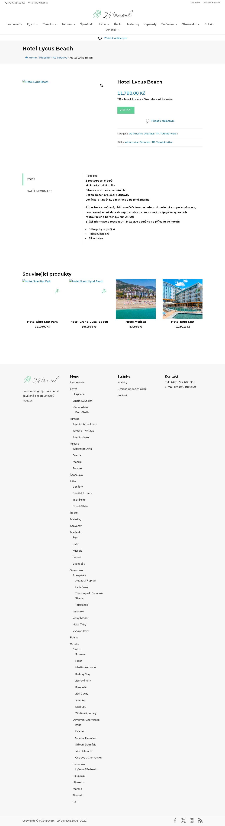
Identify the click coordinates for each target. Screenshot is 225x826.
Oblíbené (195, 3)
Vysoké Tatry (81, 631)
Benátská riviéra (82, 493)
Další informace (39, 191)
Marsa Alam (80, 407)
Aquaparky (79, 575)
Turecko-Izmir (81, 437)
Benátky (78, 487)
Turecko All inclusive (85, 424)
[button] (101, 85)
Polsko (209, 24)
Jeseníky (80, 700)
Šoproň (77, 557)
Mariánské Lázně (85, 667)
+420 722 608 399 (16, 2)
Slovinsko (78, 795)
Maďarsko (167, 24)
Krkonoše (81, 687)
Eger (75, 537)
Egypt (31, 24)
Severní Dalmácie (86, 738)
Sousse (77, 468)
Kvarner (80, 731)
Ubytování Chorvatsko (86, 720)
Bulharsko (79, 764)
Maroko (77, 789)
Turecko (48, 24)
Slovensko (189, 24)
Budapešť (79, 564)
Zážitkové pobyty (85, 713)
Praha (78, 661)
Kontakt (122, 395)
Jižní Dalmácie (83, 751)
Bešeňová (81, 587)
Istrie (78, 725)
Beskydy (80, 707)
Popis (31, 179)
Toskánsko (79, 500)
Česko (77, 649)
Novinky (122, 382)
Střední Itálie (80, 506)
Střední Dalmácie (85, 745)
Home (33, 58)
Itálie (102, 24)
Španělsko (87, 24)
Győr (75, 544)
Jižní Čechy (81, 694)
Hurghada (79, 394)
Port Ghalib (82, 412)
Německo (79, 782)
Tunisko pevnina (82, 449)
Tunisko (67, 24)
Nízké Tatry (79, 624)
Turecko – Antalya (83, 431)
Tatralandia (81, 605)
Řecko (118, 24)
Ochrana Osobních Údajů (132, 389)
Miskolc (77, 551)
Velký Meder (80, 618)
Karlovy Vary (83, 674)
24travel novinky (212, 3)
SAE (75, 802)
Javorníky (78, 611)
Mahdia (77, 462)
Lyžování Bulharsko (86, 769)
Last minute (14, 24)
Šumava (80, 654)
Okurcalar (149, 133)
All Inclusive (136, 133)
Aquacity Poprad (85, 581)
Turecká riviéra (168, 133)
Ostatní (110, 30)
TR (157, 133)
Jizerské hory (83, 681)
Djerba (77, 455)
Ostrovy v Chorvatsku (88, 758)
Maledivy (133, 24)
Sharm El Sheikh (82, 401)
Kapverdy (150, 24)
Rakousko (79, 776)
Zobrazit (126, 110)
